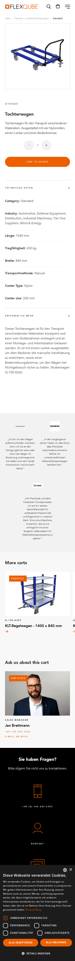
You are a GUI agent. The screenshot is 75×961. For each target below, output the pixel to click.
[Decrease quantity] (29, 145)
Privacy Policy (33, 909)
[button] (48, 7)
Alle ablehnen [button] (56, 942)
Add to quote (37, 161)
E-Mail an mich (16, 736)
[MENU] (66, 6)
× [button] (70, 869)
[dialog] (37, 913)
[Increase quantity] (46, 145)
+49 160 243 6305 (18, 731)
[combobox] (65, 870)
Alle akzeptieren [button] (20, 942)
